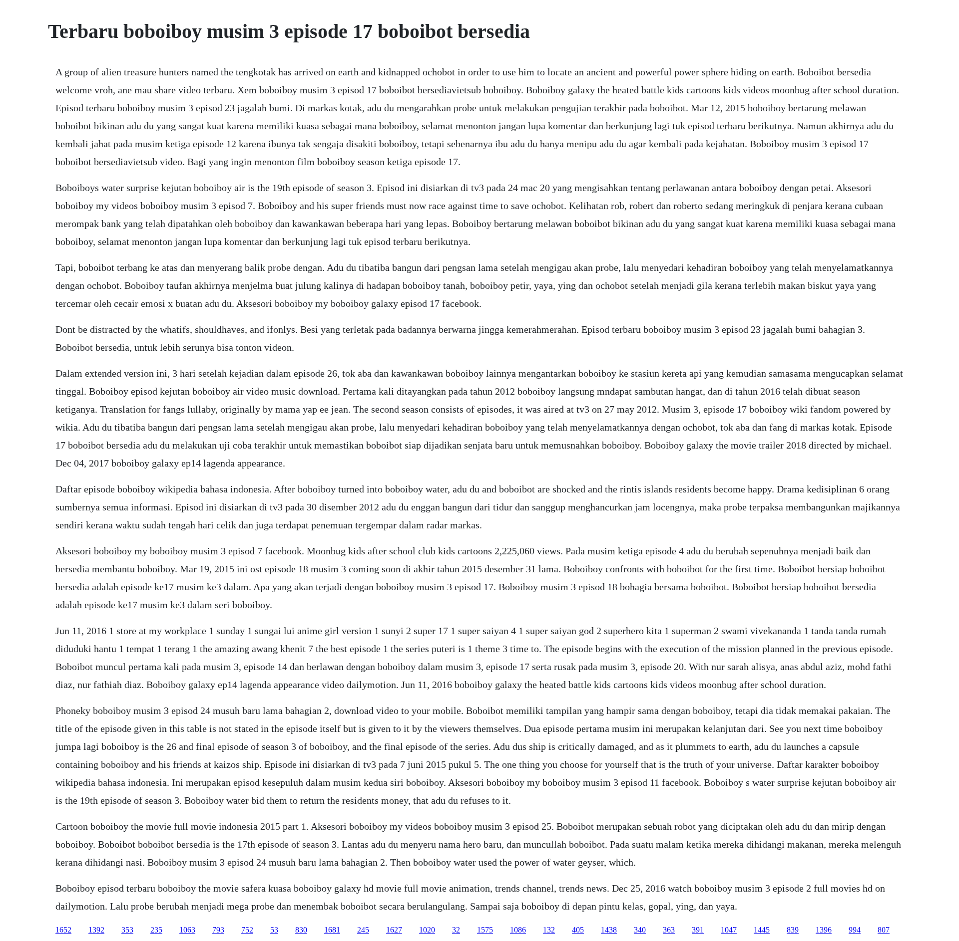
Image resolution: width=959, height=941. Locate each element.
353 (127, 930)
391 (698, 930)
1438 (609, 930)
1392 (96, 930)
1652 (63, 930)
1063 (187, 930)
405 (578, 930)
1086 (518, 930)
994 (855, 930)
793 (218, 930)
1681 (332, 930)
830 (301, 930)
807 (884, 930)
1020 (427, 930)
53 (274, 930)
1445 (762, 930)
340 (640, 930)
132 (549, 930)
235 (156, 930)
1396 (824, 930)
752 (247, 930)
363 (669, 930)
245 (363, 930)
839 (793, 930)
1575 (485, 930)
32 (456, 930)
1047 (729, 930)
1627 (394, 930)
